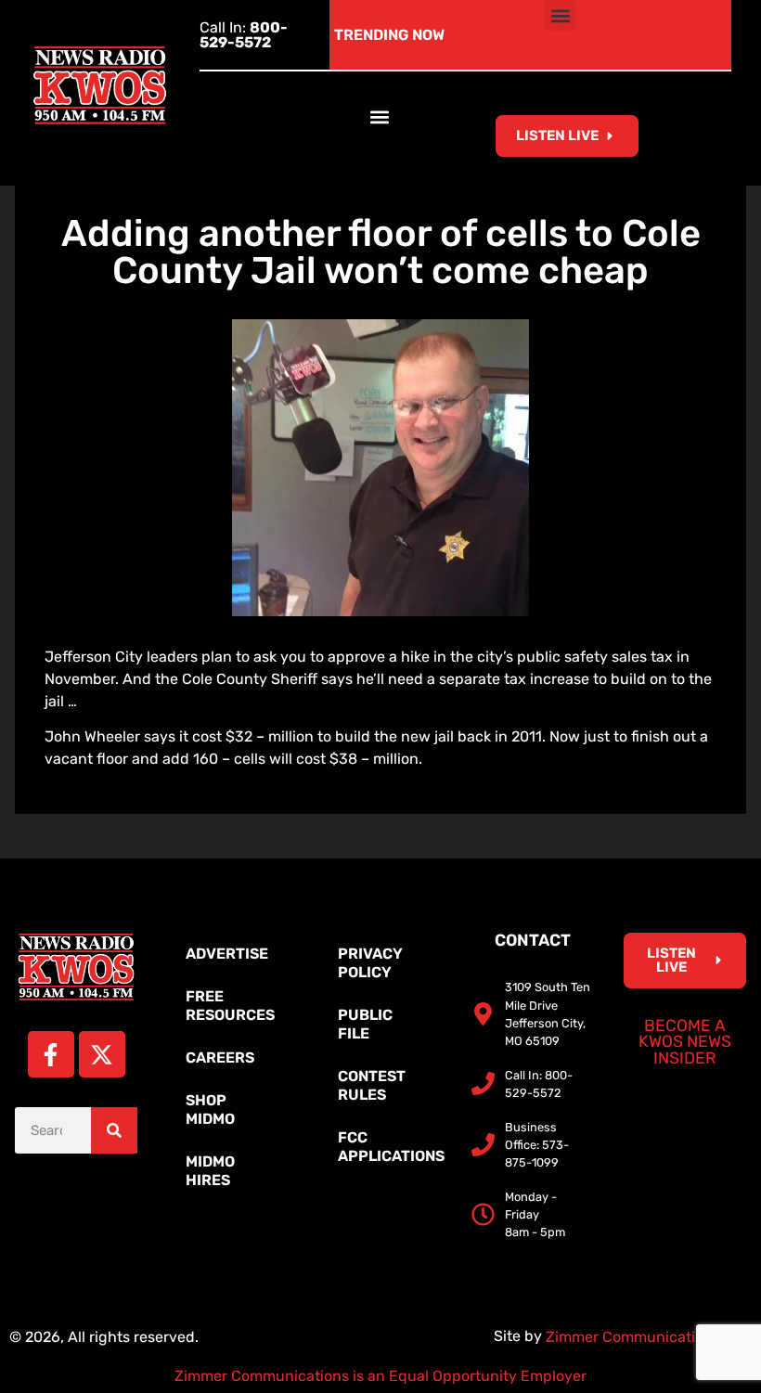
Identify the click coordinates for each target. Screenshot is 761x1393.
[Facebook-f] (51, 1054)
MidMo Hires (210, 1171)
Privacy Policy (370, 963)
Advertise (227, 953)
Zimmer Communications (635, 1337)
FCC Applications (390, 1147)
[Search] (114, 1130)
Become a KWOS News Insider (684, 1041)
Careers (220, 1057)
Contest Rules (372, 1085)
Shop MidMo (210, 1109)
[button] (560, 15)
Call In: (244, 35)
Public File (365, 1024)
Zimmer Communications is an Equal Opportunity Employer (380, 1376)
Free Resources (230, 1005)
